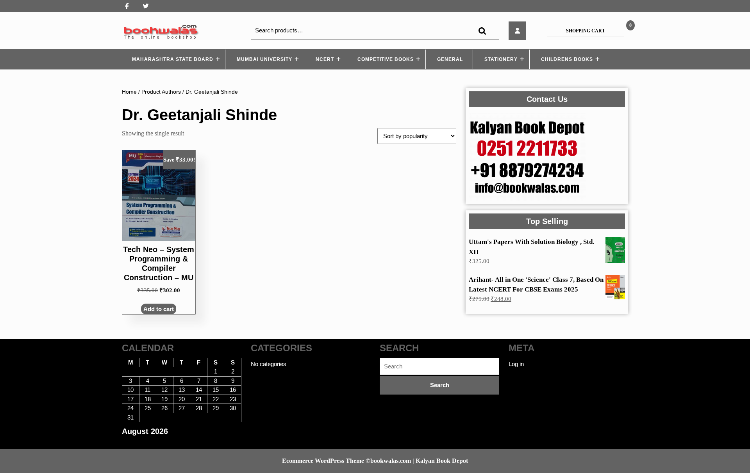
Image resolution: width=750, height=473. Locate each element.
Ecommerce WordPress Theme (323, 460)
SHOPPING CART (585, 31)
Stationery (501, 59)
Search (482, 30)
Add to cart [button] (158, 309)
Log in (516, 364)
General (450, 59)
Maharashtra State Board (172, 59)
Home (129, 92)
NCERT (325, 59)
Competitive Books (385, 59)
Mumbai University (264, 59)
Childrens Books (567, 59)
